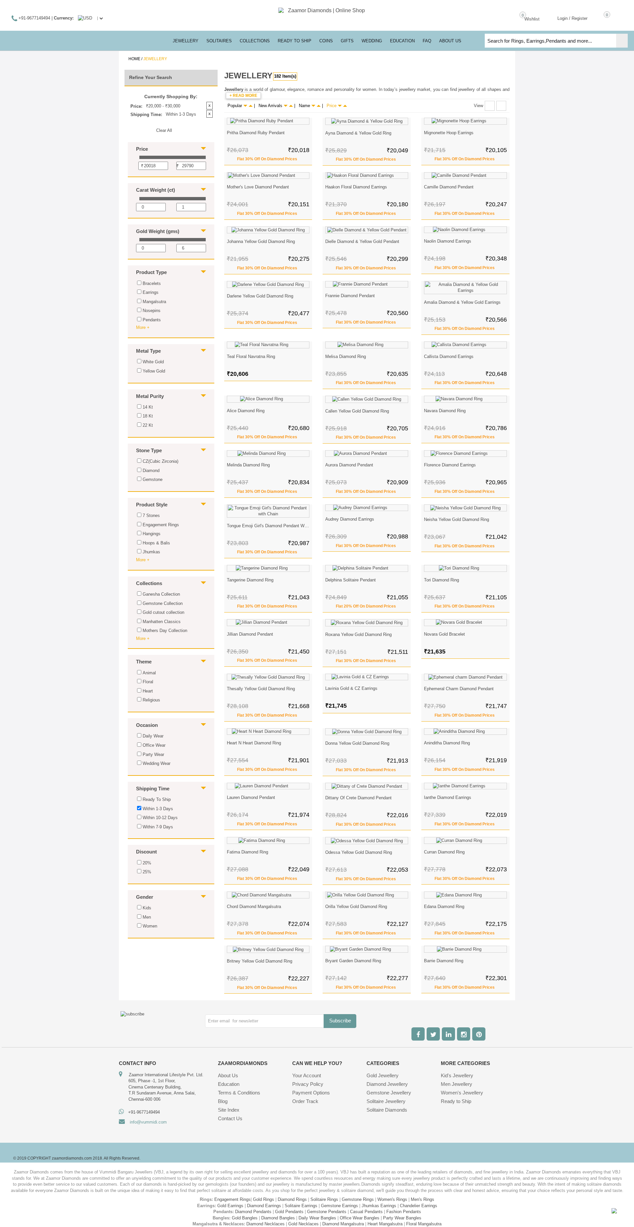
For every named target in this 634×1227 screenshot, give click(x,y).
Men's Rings (422, 1199)
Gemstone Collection (163, 603)
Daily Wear (153, 735)
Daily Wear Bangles (317, 1217)
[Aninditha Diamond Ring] (465, 731)
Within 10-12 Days (160, 817)
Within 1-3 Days (158, 808)
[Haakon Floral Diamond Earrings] (366, 175)
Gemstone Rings (358, 1199)
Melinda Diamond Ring (248, 464)
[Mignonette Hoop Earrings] (465, 121)
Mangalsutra (154, 301)
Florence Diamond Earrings (450, 464)
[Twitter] (433, 1034)
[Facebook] (418, 1034)
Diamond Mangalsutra (343, 1223)
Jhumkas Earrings (379, 1205)
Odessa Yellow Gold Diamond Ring (358, 852)
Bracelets (152, 283)
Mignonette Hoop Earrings (449, 132)
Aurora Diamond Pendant (349, 464)
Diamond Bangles (278, 1217)
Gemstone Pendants (326, 1211)
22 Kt (148, 425)
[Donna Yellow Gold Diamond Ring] (366, 731)
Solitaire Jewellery (386, 1101)
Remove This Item (209, 106)
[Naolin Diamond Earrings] (465, 229)
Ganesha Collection (161, 594)
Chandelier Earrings (418, 1205)
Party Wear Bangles (402, 1217)
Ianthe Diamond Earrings (447, 797)
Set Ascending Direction (245, 106)
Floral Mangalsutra (423, 1223)
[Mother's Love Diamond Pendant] (268, 175)
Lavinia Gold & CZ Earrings (351, 688)
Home (134, 59)
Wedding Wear (156, 763)
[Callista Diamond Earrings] (465, 344)
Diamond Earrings (264, 1205)
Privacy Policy (307, 1084)
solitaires (219, 40)
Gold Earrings (230, 1205)
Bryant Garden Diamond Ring (353, 960)
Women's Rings (392, 1199)
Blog (223, 1101)
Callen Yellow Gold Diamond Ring (357, 411)
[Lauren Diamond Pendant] (268, 786)
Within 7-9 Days (158, 826)
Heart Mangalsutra (385, 1223)
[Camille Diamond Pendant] (465, 175)
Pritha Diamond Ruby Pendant (256, 132)
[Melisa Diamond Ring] (366, 344)
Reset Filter (172, 958)
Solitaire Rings (324, 1199)
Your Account (306, 1075)
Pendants (152, 319)
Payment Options (311, 1092)
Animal (149, 672)
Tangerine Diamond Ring (250, 579)
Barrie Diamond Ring (443, 960)
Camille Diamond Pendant (449, 186)
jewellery (185, 40)
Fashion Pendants (403, 1211)
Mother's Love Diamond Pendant (258, 186)
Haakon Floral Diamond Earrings (356, 186)
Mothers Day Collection (165, 630)
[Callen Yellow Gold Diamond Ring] (366, 399)
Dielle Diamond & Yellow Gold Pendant (362, 241)
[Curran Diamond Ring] (465, 840)
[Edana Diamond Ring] (465, 894)
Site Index (228, 1110)
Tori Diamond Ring (441, 579)
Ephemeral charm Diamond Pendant (459, 688)
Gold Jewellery (383, 1075)
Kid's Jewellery (457, 1075)
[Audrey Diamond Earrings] (366, 507)
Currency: (64, 18)
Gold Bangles (245, 1217)
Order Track (305, 1101)
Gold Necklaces (303, 1223)
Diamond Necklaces (265, 1223)
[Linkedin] (448, 1034)
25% (147, 871)
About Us (228, 1075)
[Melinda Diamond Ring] (268, 453)
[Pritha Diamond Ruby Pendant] (268, 121)
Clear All (164, 130)
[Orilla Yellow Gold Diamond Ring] (366, 894)
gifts (347, 40)
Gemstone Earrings (339, 1205)
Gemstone (152, 479)
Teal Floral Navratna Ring (251, 356)
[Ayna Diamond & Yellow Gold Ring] (366, 121)
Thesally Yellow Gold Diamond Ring (261, 688)
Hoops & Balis (156, 542)
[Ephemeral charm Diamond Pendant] (465, 677)
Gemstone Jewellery (389, 1092)
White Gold (153, 361)
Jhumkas (151, 551)
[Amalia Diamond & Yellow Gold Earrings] (465, 287)
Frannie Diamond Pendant (350, 295)
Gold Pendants (289, 1211)
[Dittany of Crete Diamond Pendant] (366, 786)
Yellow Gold (154, 371)
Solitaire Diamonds (387, 1110)
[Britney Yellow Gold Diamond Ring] (268, 949)
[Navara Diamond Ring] (465, 399)
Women (150, 926)
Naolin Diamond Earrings (447, 241)
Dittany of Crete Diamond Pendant (358, 797)
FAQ (427, 40)
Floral (148, 681)
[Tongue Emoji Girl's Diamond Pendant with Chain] (268, 511)
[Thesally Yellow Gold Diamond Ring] (268, 677)
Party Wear (153, 754)
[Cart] (597, 18)
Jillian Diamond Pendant (250, 634)
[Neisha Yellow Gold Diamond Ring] (465, 508)
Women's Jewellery (462, 1092)
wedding (372, 40)
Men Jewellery (456, 1084)
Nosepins (151, 310)
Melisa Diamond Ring (345, 356)
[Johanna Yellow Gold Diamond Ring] (268, 230)
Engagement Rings (161, 524)
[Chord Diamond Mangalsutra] (268, 894)
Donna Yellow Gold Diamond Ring (357, 743)
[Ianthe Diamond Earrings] (465, 786)
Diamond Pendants (253, 1211)
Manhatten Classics (162, 621)
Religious (151, 699)
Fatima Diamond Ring (247, 852)
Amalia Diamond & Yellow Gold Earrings (462, 302)
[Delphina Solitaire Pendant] (366, 568)
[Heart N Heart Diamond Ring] (268, 731)
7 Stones (151, 515)
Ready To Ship (157, 799)
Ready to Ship (294, 40)
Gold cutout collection (163, 612)
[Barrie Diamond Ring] (465, 949)
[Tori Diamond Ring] (465, 568)
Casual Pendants (366, 1211)
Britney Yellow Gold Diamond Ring (259, 961)
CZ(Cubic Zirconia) (160, 461)
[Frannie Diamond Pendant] (366, 284)
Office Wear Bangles (359, 1217)
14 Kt (148, 407)
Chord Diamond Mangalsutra (254, 906)
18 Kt (148, 416)
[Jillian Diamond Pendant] (268, 622)
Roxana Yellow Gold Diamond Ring (358, 634)
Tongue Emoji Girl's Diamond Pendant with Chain (274, 525)
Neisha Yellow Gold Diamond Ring (456, 519)
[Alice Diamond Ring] (268, 399)
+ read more (243, 95)
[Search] (622, 41)
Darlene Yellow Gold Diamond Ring (260, 296)
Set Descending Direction (251, 106)
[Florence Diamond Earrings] (465, 453)
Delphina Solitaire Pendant (350, 579)
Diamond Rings (292, 1199)
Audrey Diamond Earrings (349, 519)
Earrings (150, 292)
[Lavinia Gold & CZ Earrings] (366, 677)
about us (450, 40)
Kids (147, 907)
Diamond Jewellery (387, 1084)
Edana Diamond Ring (444, 906)
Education (228, 1084)
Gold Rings (263, 1199)
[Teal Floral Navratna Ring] (268, 344)
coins (326, 40)
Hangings (151, 533)
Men (147, 917)
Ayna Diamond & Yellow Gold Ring (358, 133)
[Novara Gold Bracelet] (465, 622)
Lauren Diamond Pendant (251, 797)
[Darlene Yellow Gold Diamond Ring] (268, 284)
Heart (148, 691)
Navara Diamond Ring (445, 410)
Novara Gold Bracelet (444, 634)
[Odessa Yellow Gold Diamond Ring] (366, 840)
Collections (255, 40)
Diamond (151, 470)
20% (147, 862)
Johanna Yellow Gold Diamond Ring (261, 241)
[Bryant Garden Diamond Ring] (366, 949)
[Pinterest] (478, 1034)
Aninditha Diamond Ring (447, 742)
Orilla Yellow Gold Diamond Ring (356, 906)
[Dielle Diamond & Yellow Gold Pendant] (366, 230)
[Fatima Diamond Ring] (268, 840)
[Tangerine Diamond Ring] (268, 568)
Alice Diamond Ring (245, 410)
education (402, 40)
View (478, 105)
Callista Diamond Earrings (449, 356)
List (501, 106)
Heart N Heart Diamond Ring (254, 742)
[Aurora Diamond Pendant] (366, 453)
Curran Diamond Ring (444, 852)
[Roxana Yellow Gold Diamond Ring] (366, 622)
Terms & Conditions (239, 1092)
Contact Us (230, 1118)
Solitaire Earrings (301, 1205)
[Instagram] (463, 1034)
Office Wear (154, 745)
